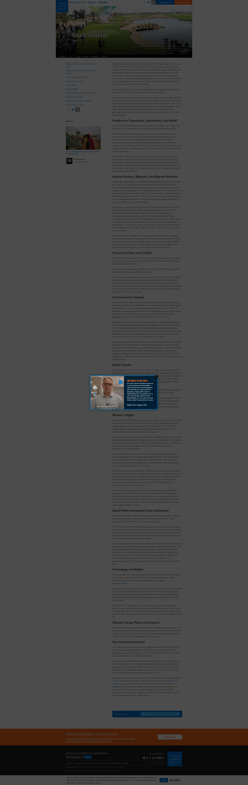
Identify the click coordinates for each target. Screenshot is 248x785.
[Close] (156, 376)
